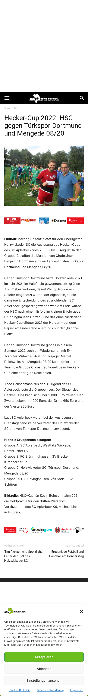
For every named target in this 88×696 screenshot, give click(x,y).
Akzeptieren (44, 657)
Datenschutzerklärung (50, 690)
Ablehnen (44, 669)
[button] (81, 611)
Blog (16, 108)
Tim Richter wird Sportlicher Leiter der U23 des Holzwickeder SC (24, 556)
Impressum (76, 690)
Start (7, 108)
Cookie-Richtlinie (19, 690)
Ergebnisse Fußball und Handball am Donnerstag (66, 554)
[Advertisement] (44, 46)
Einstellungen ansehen (44, 680)
